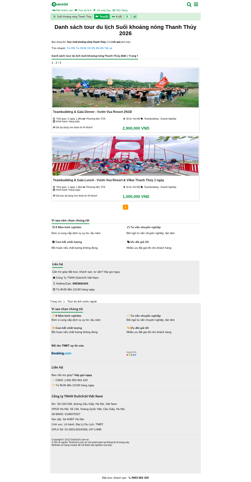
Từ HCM (81, 48)
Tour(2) (104, 16)
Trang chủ (56, 301)
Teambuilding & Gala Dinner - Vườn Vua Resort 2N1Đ (92, 111)
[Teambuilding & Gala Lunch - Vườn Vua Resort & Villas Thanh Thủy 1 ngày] (125, 156)
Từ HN (71, 48)
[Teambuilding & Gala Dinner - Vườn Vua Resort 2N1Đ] (125, 88)
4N (102, 48)
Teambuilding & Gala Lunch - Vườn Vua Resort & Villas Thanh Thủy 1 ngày (108, 180)
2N (93, 48)
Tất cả (108, 48)
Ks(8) (119, 16)
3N (97, 48)
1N (89, 48)
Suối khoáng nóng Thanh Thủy (74, 16)
